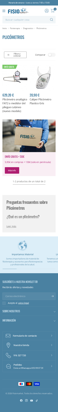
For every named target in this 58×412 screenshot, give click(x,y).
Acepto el (18, 303)
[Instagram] (26, 400)
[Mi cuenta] (47, 11)
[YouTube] (31, 400)
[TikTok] (36, 400)
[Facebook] (21, 400)
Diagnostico (28, 28)
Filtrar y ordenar (17, 54)
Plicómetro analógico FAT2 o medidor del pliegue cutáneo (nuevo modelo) (14, 105)
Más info (12, 170)
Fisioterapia (15, 28)
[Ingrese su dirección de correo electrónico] (52, 296)
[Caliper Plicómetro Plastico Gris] (43, 78)
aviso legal (23, 303)
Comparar (40, 54)
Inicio (4, 28)
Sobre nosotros (11, 311)
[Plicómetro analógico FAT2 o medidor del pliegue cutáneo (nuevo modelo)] (15, 78)
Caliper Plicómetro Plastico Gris (40, 101)
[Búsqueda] (52, 19)
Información (9, 320)
